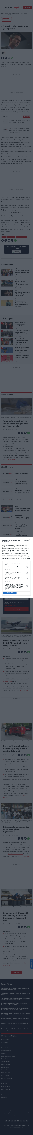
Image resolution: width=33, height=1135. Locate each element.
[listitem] (16, 564)
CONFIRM (10, 592)
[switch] (27, 567)
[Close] (29, 540)
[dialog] (16, 567)
